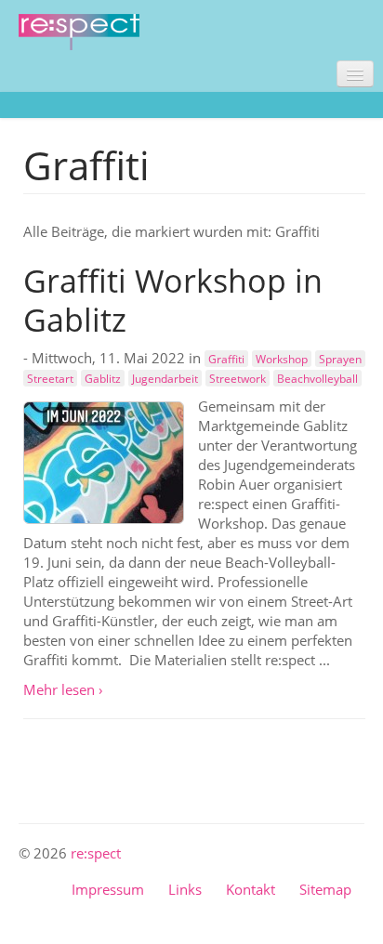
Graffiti (226, 358)
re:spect (96, 853)
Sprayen (340, 358)
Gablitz (103, 378)
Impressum (108, 889)
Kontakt (250, 889)
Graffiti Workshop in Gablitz (173, 300)
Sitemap (325, 889)
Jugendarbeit (165, 378)
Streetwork (237, 378)
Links (185, 889)
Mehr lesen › (63, 689)
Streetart (50, 378)
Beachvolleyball (317, 378)
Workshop (282, 358)
